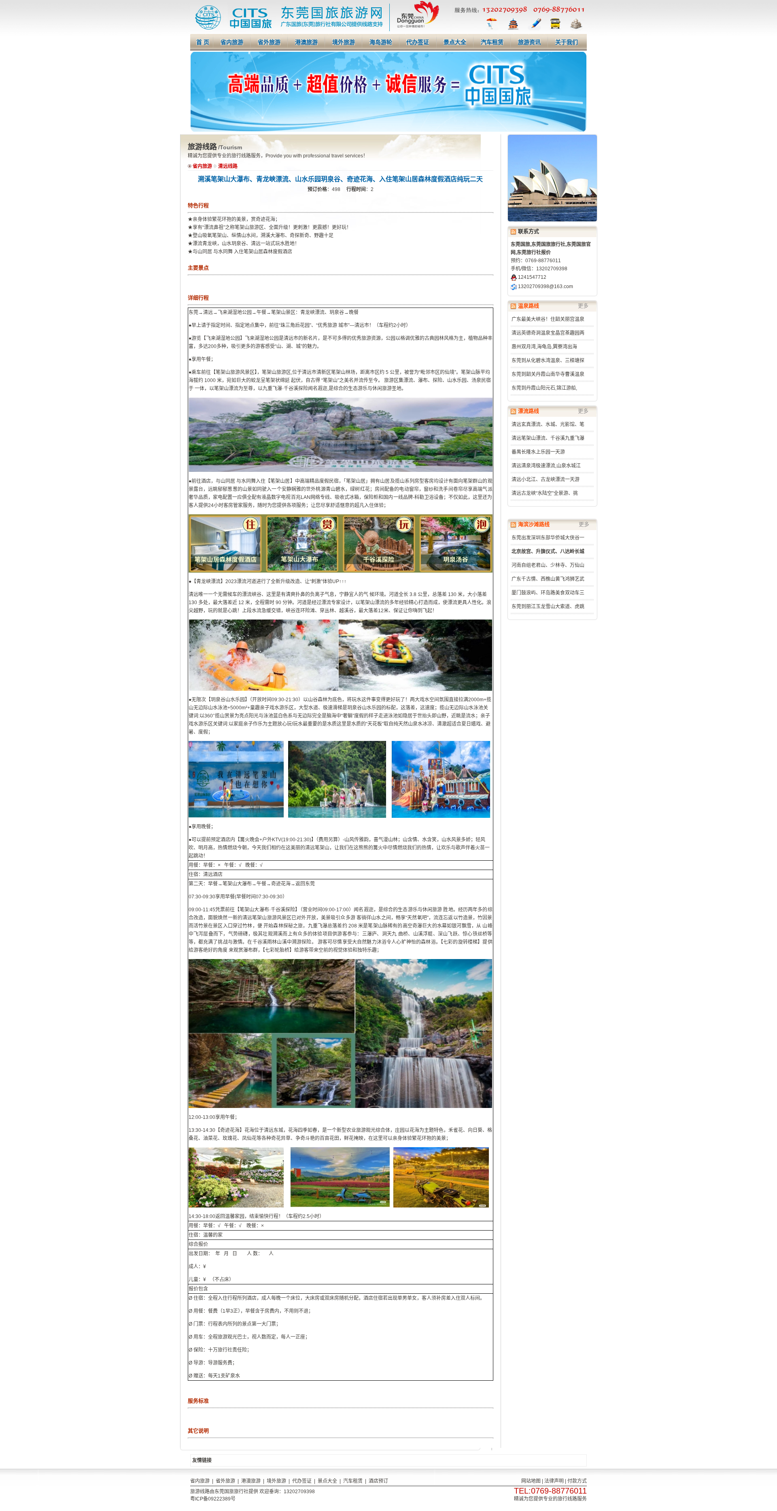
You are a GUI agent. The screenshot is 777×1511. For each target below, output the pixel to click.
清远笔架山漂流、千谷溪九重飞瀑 (548, 438)
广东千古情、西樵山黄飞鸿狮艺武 (548, 579)
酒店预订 (378, 1481)
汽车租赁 (492, 42)
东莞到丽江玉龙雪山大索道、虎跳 (548, 606)
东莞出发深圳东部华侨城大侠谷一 (548, 538)
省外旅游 (269, 42)
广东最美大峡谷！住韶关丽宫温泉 (548, 319)
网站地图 (531, 1481)
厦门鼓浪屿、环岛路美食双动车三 (548, 593)
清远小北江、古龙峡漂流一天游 (546, 479)
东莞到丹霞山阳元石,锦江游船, (544, 388)
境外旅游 (343, 42)
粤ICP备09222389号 (213, 1499)
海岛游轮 (380, 42)
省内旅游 (232, 42)
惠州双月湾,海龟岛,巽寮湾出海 (544, 347)
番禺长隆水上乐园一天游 (538, 452)
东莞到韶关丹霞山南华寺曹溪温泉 (548, 374)
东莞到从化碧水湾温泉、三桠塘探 (548, 360)
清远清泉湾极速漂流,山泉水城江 (546, 466)
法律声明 (554, 1481)
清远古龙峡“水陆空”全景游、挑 (545, 493)
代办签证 (417, 42)
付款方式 (577, 1481)
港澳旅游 (306, 42)
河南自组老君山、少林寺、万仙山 (548, 565)
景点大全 (455, 42)
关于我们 (566, 42)
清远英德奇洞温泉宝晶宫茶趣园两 (548, 333)
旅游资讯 (529, 42)
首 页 (202, 42)
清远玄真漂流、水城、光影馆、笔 (548, 424)
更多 (583, 306)
